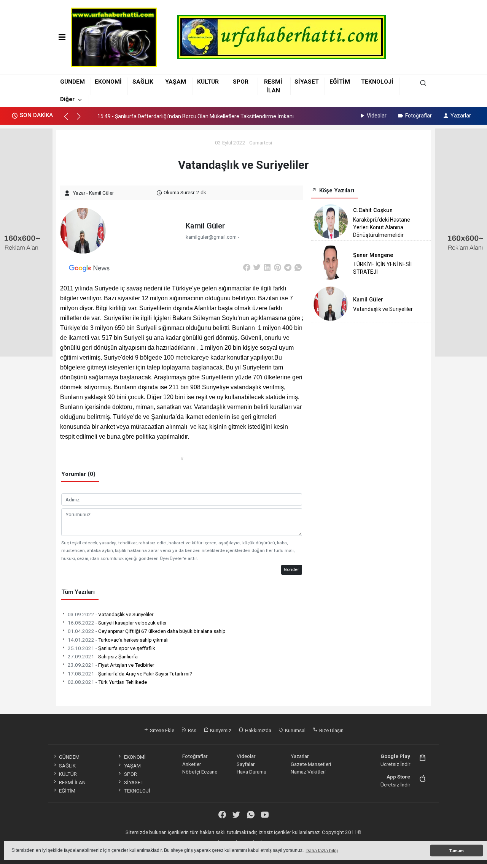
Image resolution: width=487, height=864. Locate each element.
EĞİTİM (339, 81)
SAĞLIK (142, 81)
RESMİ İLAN (72, 782)
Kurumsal (295, 730)
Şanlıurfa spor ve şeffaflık (111, 648)
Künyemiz (220, 730)
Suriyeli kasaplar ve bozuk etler (117, 623)
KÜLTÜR (208, 81)
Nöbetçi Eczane (199, 772)
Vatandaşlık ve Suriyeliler (110, 614)
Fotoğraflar (418, 116)
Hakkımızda (257, 730)
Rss (191, 730)
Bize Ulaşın (331, 730)
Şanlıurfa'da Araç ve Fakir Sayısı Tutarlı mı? (130, 674)
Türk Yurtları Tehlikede (107, 682)
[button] (69, 119)
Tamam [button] (456, 850)
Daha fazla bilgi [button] (322, 850)
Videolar (377, 116)
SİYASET (306, 81)
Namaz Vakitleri (308, 772)
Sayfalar (246, 764)
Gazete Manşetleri (311, 764)
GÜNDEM (72, 81)
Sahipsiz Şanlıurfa (103, 656)
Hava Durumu (251, 772)
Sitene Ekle (161, 730)
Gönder (291, 569)
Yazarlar (460, 116)
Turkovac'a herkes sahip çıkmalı (118, 640)
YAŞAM (175, 81)
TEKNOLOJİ (377, 81)
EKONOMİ (108, 81)
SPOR (240, 81)
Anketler (191, 764)
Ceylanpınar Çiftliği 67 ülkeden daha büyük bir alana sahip (147, 631)
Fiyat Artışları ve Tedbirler (111, 665)
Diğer (67, 99)
